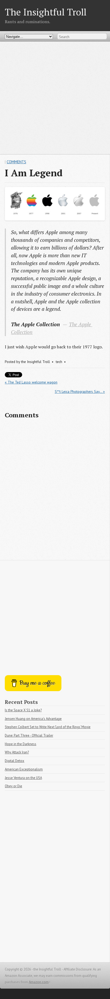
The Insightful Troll (46, 12)
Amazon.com (39, 982)
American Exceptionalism (24, 769)
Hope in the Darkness (20, 744)
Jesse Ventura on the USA (23, 778)
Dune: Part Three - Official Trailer (29, 735)
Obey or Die (13, 786)
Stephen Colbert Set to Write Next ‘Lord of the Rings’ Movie (48, 727)
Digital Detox (14, 761)
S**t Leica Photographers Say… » (80, 391)
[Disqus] (55, 491)
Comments (16, 161)
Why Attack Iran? (17, 752)
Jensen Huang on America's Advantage (33, 718)
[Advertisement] (55, 98)
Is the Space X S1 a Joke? (23, 710)
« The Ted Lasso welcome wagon (31, 382)
